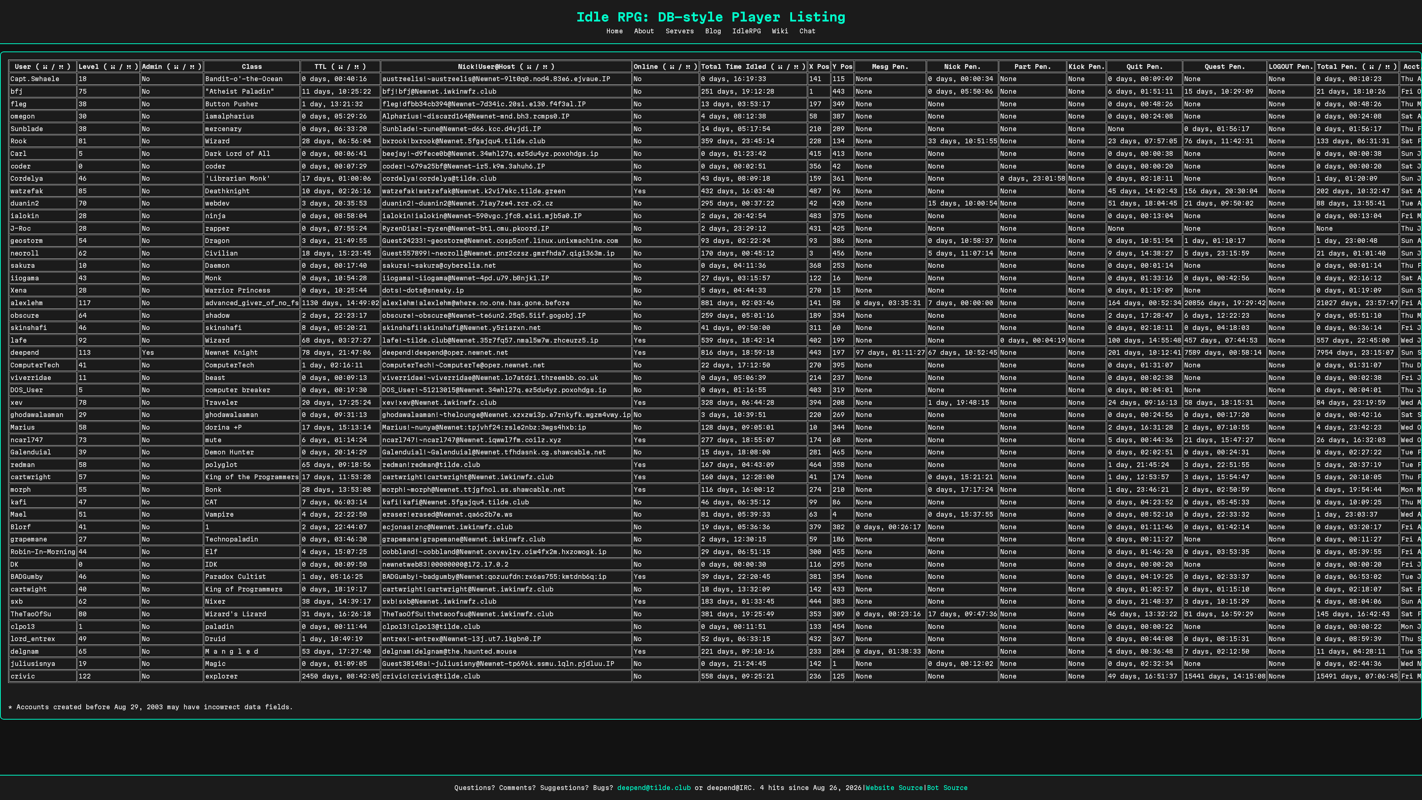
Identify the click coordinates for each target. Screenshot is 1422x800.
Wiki (780, 30)
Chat (808, 30)
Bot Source (947, 787)
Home (615, 30)
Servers (679, 30)
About (644, 30)
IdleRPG (746, 30)
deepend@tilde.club (654, 787)
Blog (713, 30)
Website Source (894, 787)
